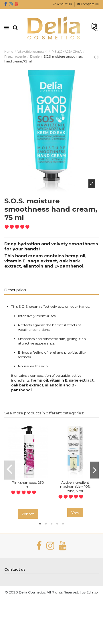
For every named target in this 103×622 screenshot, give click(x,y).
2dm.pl (92, 592)
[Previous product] (95, 57)
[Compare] (28, 476)
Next (94, 470)
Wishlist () (64, 4)
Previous (9, 470)
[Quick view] (34, 476)
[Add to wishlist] (21, 476)
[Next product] (98, 57)
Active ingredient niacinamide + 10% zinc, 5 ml (75, 486)
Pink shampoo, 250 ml (28, 484)
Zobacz (28, 514)
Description (15, 290)
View (75, 512)
